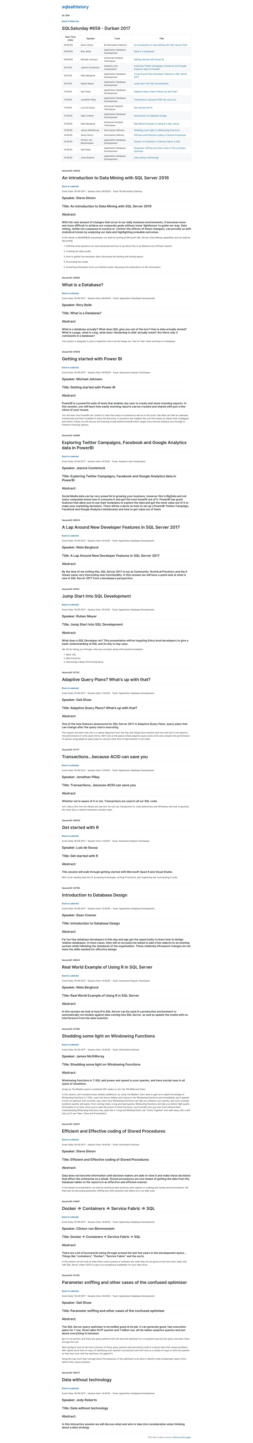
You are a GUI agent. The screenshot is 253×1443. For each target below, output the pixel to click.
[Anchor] (70, 15)
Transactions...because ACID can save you (155, 99)
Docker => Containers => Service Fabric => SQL (157, 141)
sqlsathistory (75, 6)
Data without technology (146, 157)
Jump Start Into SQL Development (151, 83)
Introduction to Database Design (150, 115)
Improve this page (181, 1437)
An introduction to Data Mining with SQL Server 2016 (160, 45)
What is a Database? (144, 51)
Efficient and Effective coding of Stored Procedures (160, 135)
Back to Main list (70, 21)
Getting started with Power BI (149, 59)
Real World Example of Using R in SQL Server (156, 123)
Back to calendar (70, 186)
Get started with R (143, 107)
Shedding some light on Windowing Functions (156, 130)
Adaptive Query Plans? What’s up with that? (155, 91)
